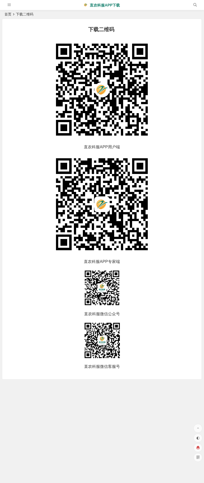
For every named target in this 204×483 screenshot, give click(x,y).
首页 (7, 14)
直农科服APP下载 (104, 5)
